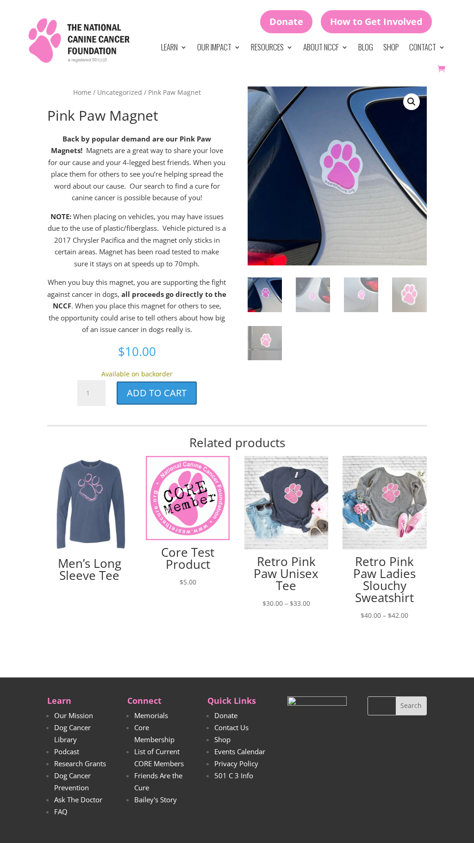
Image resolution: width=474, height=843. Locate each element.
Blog (365, 47)
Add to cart (157, 393)
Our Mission (73, 715)
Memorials (151, 715)
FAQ (61, 811)
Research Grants (80, 763)
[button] (411, 101)
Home (82, 92)
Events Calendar (239, 751)
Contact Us (231, 727)
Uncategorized (119, 92)
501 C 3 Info (233, 775)
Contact (422, 47)
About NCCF (321, 47)
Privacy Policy (236, 763)
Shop (391, 47)
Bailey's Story (155, 799)
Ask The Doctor (78, 799)
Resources (267, 47)
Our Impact (214, 47)
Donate (286, 21)
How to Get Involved (376, 21)
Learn (169, 47)
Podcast (66, 751)
